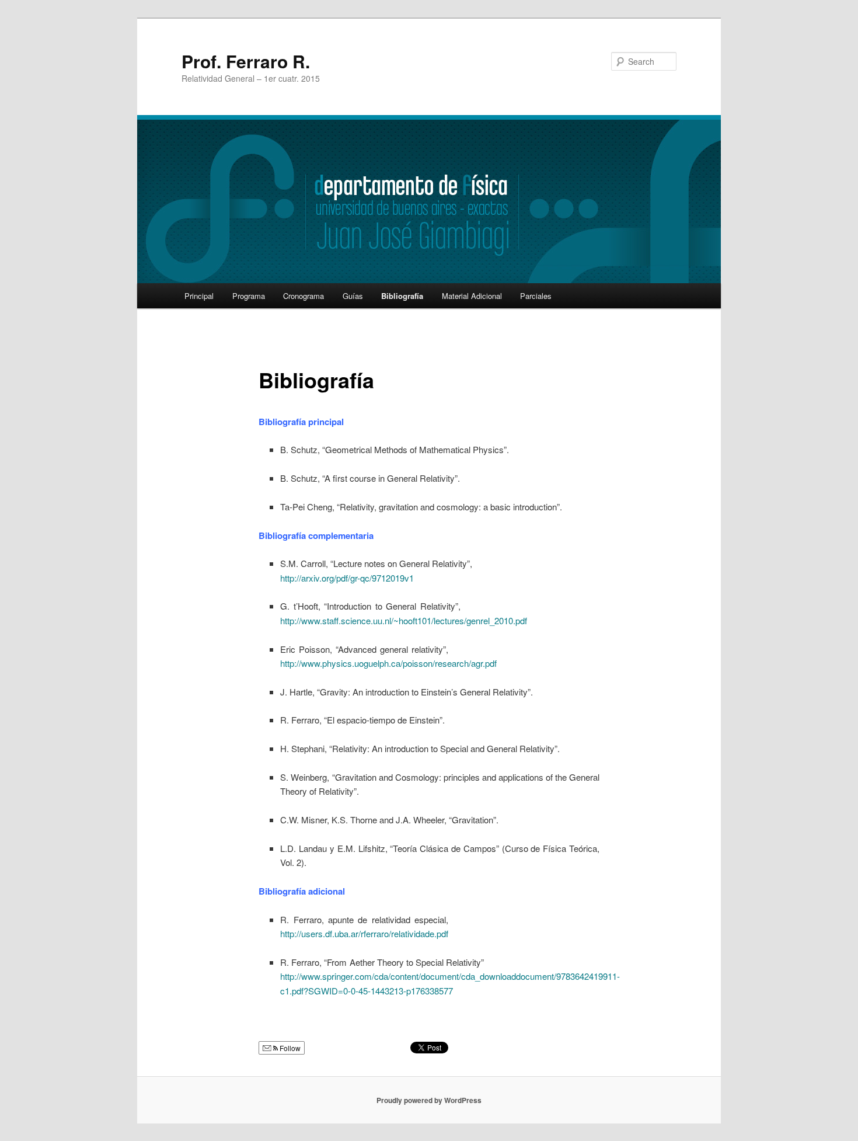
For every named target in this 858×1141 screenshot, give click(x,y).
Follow (289, 1048)
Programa (248, 295)
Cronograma (303, 295)
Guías (353, 295)
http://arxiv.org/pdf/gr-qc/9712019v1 (347, 578)
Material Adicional (472, 295)
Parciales (536, 295)
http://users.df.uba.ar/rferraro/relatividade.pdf (364, 933)
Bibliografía (402, 295)
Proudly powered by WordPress (429, 1100)
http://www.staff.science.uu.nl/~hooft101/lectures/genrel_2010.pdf (403, 620)
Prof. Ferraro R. (246, 61)
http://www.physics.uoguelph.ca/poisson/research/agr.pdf (388, 663)
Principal (199, 295)
